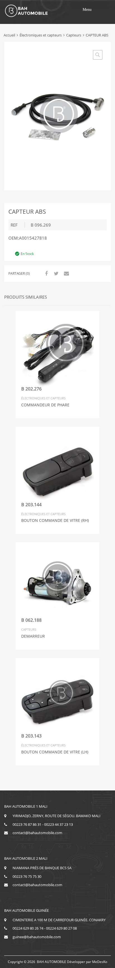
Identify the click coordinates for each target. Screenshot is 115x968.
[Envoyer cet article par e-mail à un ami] (65, 273)
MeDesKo (99, 961)
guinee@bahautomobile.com (37, 936)
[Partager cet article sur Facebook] (45, 273)
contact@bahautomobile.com (37, 832)
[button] (87, 9)
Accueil (9, 35)
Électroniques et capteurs (41, 35)
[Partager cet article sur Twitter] (55, 273)
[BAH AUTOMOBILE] (26, 16)
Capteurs (73, 35)
